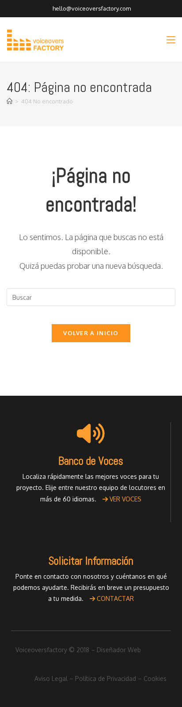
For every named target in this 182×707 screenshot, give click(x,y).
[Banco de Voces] (91, 433)
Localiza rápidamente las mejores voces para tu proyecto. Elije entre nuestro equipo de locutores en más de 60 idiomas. (90, 487)
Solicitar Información (91, 561)
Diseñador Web (119, 649)
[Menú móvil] (171, 39)
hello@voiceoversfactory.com (91, 8)
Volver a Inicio (91, 332)
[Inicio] (9, 101)
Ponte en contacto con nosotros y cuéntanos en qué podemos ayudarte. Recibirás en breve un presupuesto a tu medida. (91, 587)
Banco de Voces (90, 461)
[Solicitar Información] (91, 533)
